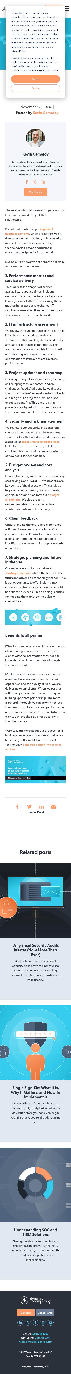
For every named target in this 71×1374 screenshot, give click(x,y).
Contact (26, 1312)
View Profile (35, 192)
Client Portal (45, 1312)
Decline (36, 88)
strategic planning (18, 573)
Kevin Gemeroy (46, 112)
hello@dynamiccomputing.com (35, 1341)
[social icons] (20, 1323)
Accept (35, 79)
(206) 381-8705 (42, 1337)
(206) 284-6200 (40, 1333)
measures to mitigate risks (41, 442)
